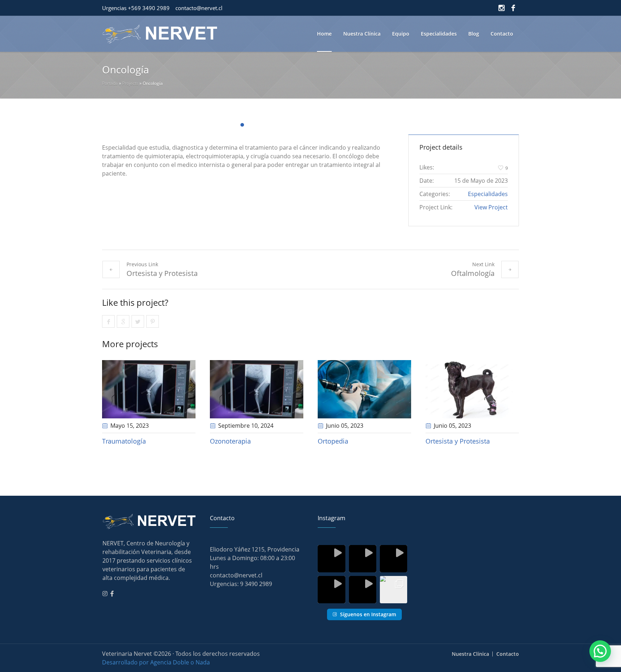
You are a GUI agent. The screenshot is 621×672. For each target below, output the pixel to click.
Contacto (507, 653)
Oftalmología (472, 273)
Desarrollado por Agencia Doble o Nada (156, 662)
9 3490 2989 (256, 584)
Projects (130, 83)
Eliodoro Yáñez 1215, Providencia (254, 549)
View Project (491, 207)
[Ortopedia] (364, 389)
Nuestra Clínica (470, 653)
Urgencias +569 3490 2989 (136, 8)
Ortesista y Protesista (162, 273)
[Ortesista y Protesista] (472, 389)
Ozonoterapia (230, 441)
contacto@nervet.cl (198, 8)
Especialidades (488, 194)
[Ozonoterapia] (256, 389)
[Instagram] (501, 8)
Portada (110, 83)
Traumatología (124, 441)
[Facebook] (513, 8)
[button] (600, 651)
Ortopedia (333, 441)
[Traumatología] (149, 389)
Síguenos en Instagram (368, 614)
